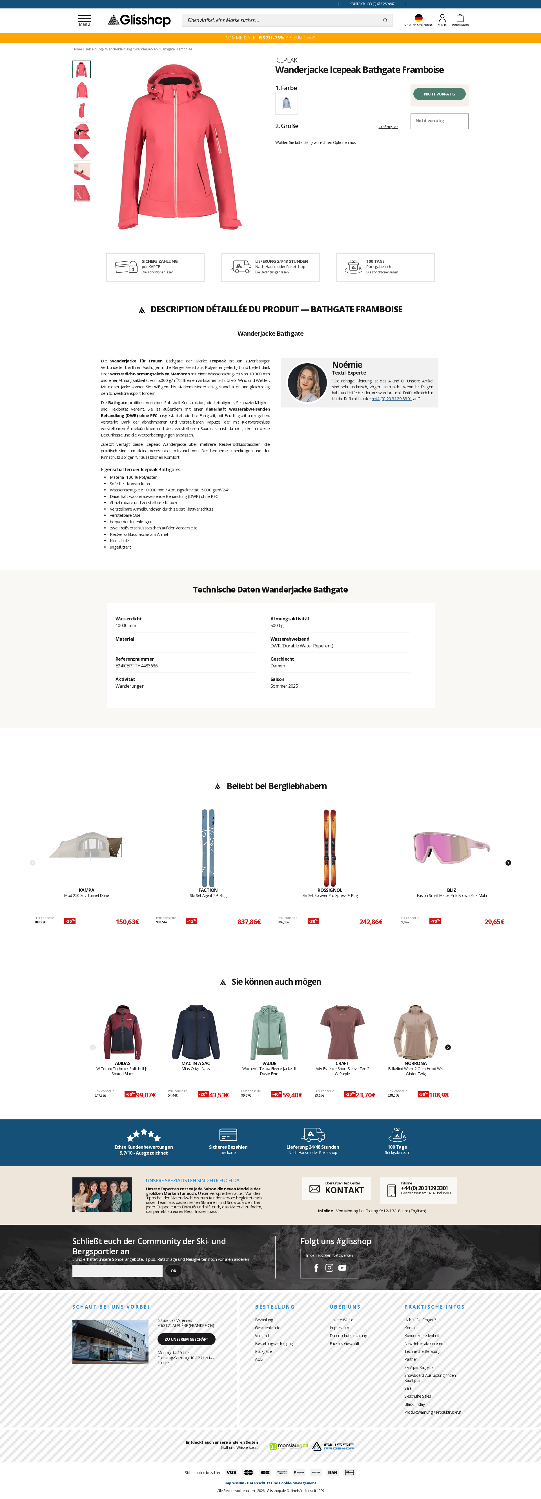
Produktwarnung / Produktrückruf (432, 1412)
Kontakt (411, 1327)
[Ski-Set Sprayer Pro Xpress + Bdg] (330, 848)
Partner (410, 1359)
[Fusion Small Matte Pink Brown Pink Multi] (451, 848)
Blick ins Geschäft (344, 1343)
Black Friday (414, 1404)
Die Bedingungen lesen (272, 272)
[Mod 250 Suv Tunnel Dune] (86, 848)
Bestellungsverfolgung (274, 1343)
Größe (286, 125)
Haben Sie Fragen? (420, 1319)
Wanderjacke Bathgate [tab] (270, 333)
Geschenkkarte (267, 1327)
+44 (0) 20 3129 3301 (392, 398)
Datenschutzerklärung (348, 1335)
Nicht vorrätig (439, 94)
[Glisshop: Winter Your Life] (139, 20)
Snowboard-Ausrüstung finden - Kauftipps (431, 1378)
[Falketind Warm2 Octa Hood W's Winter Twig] (416, 1032)
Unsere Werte (341, 1319)
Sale (407, 1388)
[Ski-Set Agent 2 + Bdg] (208, 848)
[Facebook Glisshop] (316, 1268)
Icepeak (286, 59)
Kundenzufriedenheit (421, 1335)
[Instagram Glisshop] (329, 1268)
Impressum (339, 1327)
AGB (259, 1359)
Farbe (286, 87)
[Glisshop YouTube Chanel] (342, 1268)
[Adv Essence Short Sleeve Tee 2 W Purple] (342, 1032)
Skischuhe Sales (417, 1396)
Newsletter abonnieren (423, 1343)
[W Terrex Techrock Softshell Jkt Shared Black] (123, 1032)
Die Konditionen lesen (157, 272)
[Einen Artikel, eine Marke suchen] (385, 20)
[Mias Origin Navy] (196, 1032)
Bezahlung (264, 1319)
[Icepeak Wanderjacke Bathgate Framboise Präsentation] (180, 147)
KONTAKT (344, 1190)
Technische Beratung (422, 1351)
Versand (262, 1335)
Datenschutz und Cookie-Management (281, 1482)
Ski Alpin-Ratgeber (419, 1367)
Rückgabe (263, 1351)
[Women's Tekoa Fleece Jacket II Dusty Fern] (269, 1032)
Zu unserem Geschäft (187, 1339)
